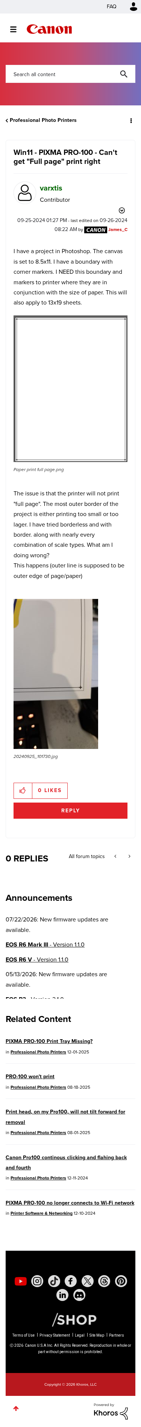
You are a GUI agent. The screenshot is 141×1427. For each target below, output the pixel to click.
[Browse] (17, 29)
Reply (70, 811)
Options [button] (130, 120)
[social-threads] (104, 1281)
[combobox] (70, 74)
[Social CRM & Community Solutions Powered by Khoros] (111, 1410)
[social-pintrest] (121, 1281)
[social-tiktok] (54, 1281)
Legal (80, 1335)
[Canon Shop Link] (70, 1319)
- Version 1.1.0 (45, 944)
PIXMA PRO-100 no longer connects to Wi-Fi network (70, 1203)
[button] (70, 388)
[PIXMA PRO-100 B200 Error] (128, 856)
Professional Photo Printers (43, 120)
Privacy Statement (54, 1335)
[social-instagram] (37, 1281)
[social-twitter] (88, 1281)
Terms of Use (23, 1335)
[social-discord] (79, 1295)
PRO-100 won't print (30, 1076)
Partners (116, 1335)
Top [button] (16, 1408)
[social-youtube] (21, 1281)
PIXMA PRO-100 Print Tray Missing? (49, 1041)
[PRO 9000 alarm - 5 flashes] (116, 856)
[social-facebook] (71, 1281)
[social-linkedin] (62, 1295)
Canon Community (49, 29)
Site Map (96, 1335)
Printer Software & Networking (42, 1213)
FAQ (112, 7)
